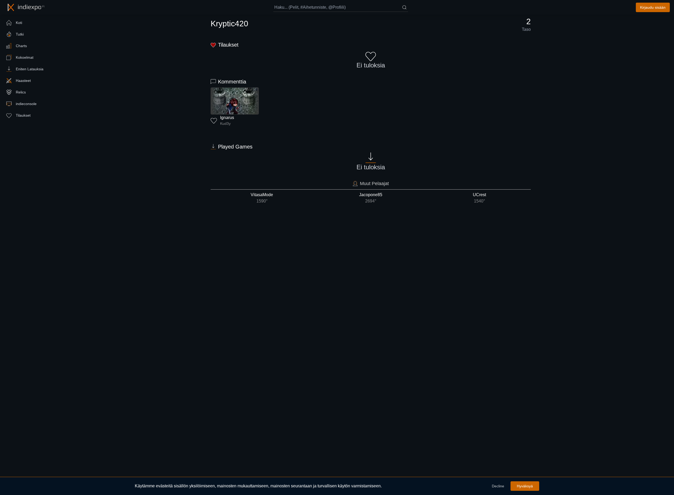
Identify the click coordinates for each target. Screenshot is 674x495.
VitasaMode (262, 197)
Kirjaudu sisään (653, 7)
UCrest (479, 197)
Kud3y (225, 123)
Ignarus (227, 117)
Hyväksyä (525, 486)
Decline (498, 486)
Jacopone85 (370, 197)
